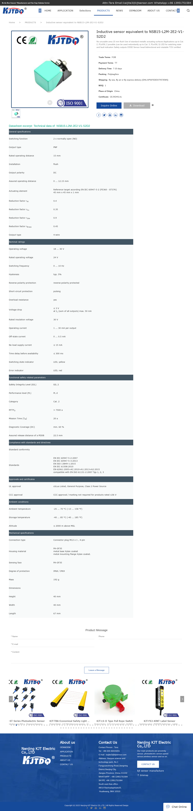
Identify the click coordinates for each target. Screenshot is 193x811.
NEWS (119, 10)
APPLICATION (65, 10)
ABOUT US (154, 10)
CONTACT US (173, 10)
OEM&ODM (135, 10)
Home (12, 22)
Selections (85, 10)
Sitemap (143, 775)
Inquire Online (109, 105)
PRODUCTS (103, 10)
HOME (48, 10)
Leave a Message (97, 670)
